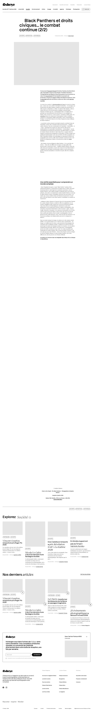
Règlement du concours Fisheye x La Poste (82, 708)
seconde (43, 99)
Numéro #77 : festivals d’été (9, 9)
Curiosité (55, 9)
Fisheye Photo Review (47, 685)
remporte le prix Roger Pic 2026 (12, 542)
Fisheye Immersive (63, 675)
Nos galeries (62, 678)
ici (47, 239)
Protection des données (51, 708)
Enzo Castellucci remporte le (58, 546)
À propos (35, 708)
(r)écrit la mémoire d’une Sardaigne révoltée (34, 554)
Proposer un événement (81, 678)
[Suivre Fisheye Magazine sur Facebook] (3, 687)
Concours (78, 682)
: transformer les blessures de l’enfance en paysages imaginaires (57, 601)
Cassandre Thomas (63, 561)
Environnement (36, 9)
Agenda (62, 9)
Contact (42, 708)
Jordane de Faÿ (39, 566)
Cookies (60, 708)
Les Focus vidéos (46, 691)
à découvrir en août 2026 (79, 612)
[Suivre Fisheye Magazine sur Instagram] (6, 687)
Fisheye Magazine (86, 625)
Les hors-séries (45, 688)
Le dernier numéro (46, 678)
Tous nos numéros (46, 682)
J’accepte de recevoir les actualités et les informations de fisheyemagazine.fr (21, 658)
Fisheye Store (62, 685)
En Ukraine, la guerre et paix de (79, 544)
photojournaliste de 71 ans (59, 104)
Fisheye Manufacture (64, 688)
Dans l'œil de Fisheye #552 (73, 636)
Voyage (49, 9)
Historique (37, 35)
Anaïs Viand (71, 35)
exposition (42, 116)
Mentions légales (68, 708)
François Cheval (51, 91)
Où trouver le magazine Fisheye (49, 675)
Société (28, 9)
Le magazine (62, 691)
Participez (68, 9)
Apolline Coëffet (17, 554)
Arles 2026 (21, 9)
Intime (43, 9)
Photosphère (76, 9)
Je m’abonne (37, 654)
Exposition (29, 35)
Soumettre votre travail (81, 675)
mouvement (48, 96)
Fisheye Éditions (62, 682)
